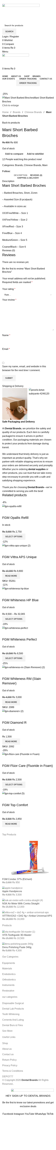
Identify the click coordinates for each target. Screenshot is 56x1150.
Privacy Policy (47, 1110)
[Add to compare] (6, 512)
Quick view (14, 512)
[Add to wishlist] (22, 512)
